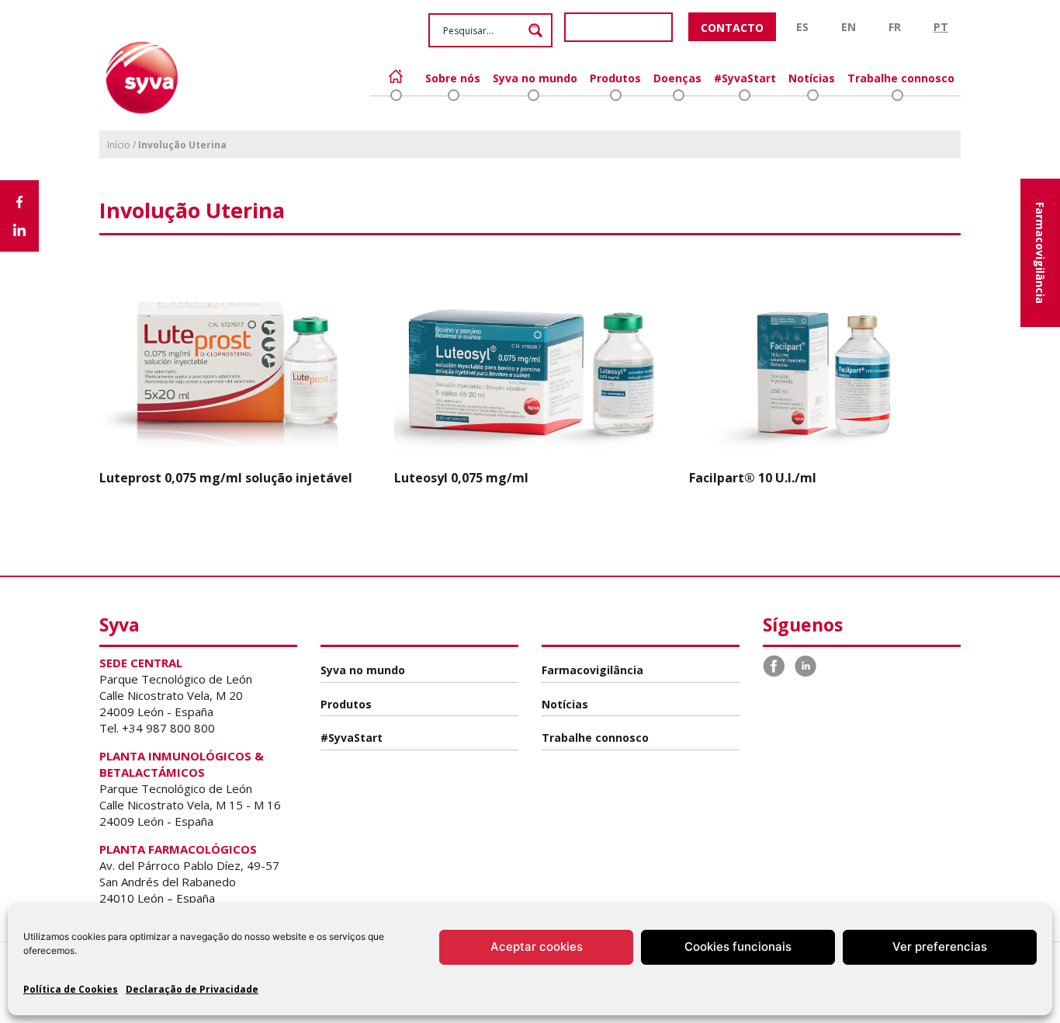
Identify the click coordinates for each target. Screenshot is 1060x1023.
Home (395, 76)
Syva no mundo (535, 78)
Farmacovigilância (1040, 253)
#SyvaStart (745, 78)
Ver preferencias (939, 946)
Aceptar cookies (536, 946)
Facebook (774, 666)
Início (118, 144)
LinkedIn (805, 666)
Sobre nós (452, 78)
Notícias (811, 78)
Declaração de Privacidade (192, 989)
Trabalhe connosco (900, 78)
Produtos (615, 78)
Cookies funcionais (738, 946)
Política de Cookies (70, 989)
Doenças (677, 78)
